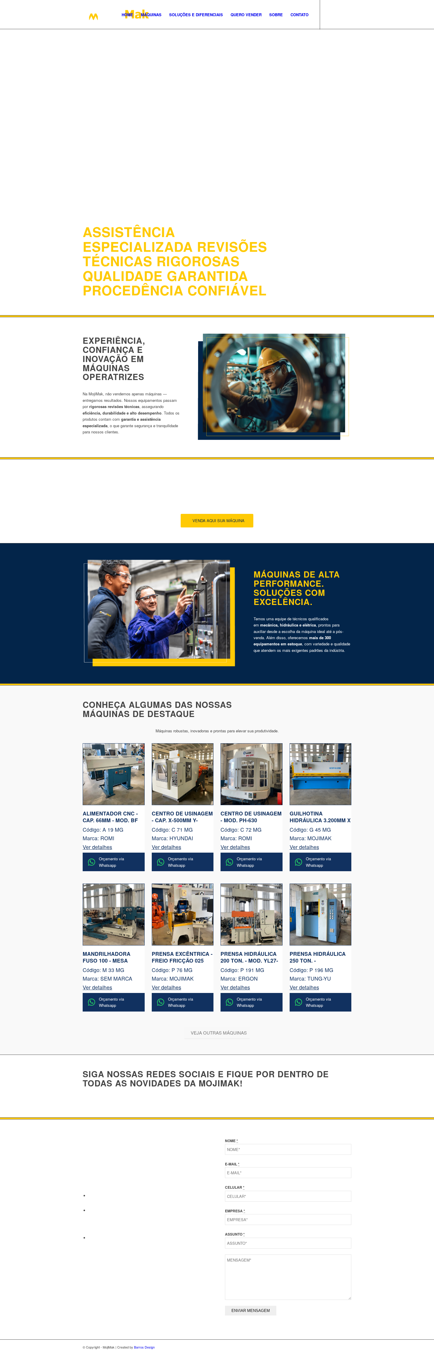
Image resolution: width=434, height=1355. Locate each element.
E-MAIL (232, 1164)
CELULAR (234, 1187)
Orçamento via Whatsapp (111, 862)
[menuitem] (127, 14)
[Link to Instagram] (338, 14)
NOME (231, 1140)
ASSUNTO (235, 1234)
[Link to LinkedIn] (346, 14)
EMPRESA (235, 1210)
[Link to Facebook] (329, 14)
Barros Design (144, 1347)
